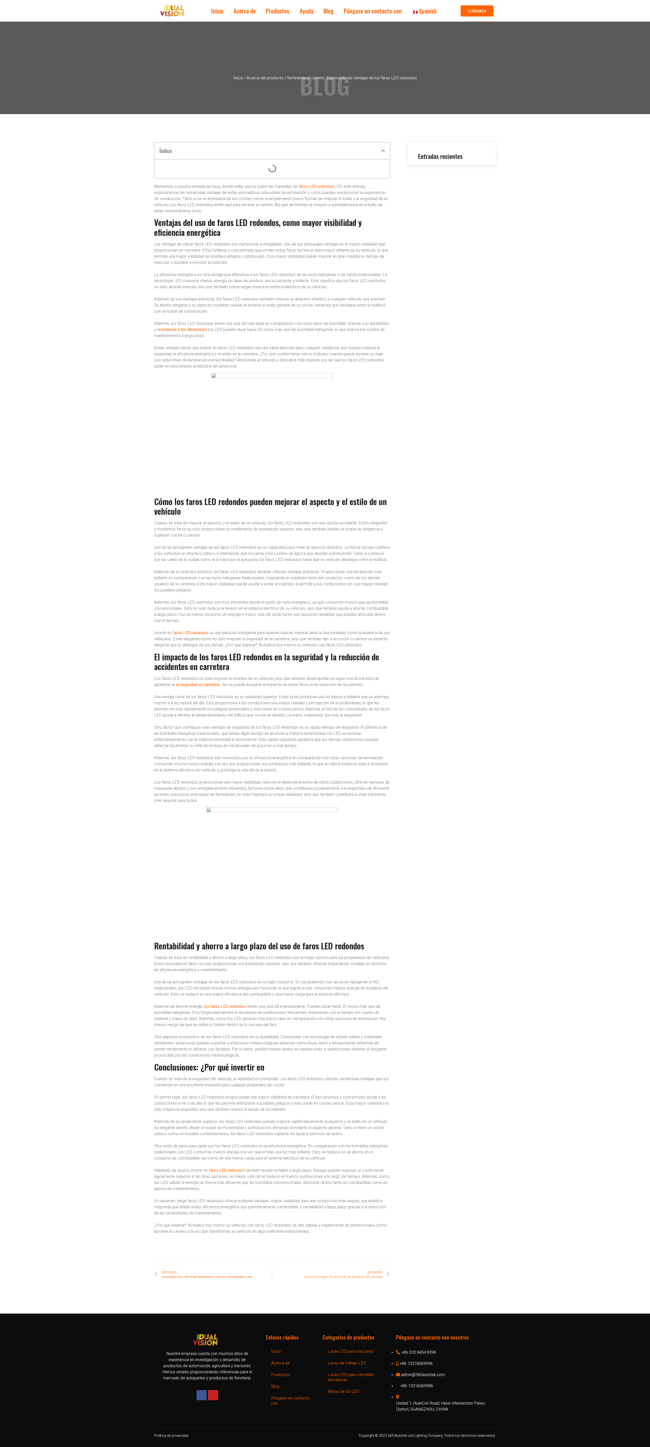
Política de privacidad (171, 1435)
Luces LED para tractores (350, 1351)
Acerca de (245, 11)
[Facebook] (202, 1395)
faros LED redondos (316, 187)
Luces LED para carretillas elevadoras (351, 1377)
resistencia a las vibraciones (182, 330)
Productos (277, 11)
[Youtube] (213, 1395)
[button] (383, 151)
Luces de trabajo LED (347, 1363)
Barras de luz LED (343, 1392)
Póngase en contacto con (373, 11)
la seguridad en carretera (198, 685)
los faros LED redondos (225, 1006)
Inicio (217, 11)
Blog (328, 11)
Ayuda (306, 11)
